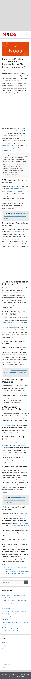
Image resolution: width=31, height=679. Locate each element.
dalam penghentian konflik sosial (16, 231)
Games (4, 649)
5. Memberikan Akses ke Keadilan (12, 166)
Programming (6, 664)
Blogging (4, 646)
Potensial (6, 565)
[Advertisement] (15, 15)
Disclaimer (21, 674)
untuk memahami (21, 128)
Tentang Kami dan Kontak (17, 676)
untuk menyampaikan (8, 398)
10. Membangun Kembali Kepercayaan (13, 176)
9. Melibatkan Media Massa (10, 174)
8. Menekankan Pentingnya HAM (11, 172)
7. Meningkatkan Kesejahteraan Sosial (13, 170)
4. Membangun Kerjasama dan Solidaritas (14, 165)
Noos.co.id (14, 674)
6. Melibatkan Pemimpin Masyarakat (12, 168)
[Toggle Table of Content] (25, 155)
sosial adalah (14, 350)
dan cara (23, 293)
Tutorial (4, 667)
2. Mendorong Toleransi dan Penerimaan (13, 159)
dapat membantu (7, 487)
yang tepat (14, 305)
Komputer (5, 655)
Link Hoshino (6, 658)
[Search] (26, 582)
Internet (4, 652)
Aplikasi (4, 642)
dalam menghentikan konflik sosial (16, 188)
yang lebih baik (14, 203)
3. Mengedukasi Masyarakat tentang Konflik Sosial (14, 162)
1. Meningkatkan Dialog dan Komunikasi (13, 157)
